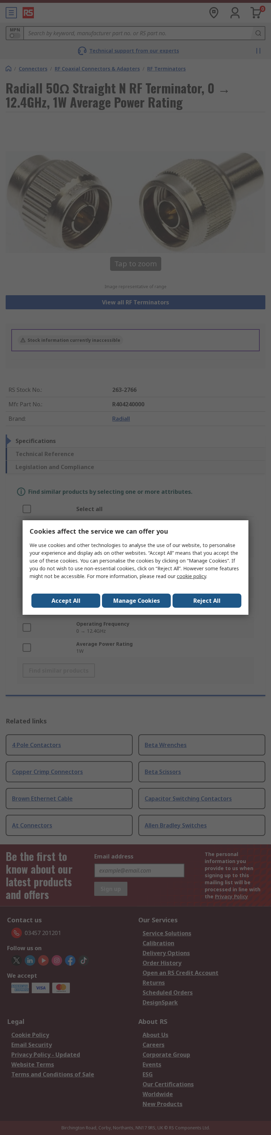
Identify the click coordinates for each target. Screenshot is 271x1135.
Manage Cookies (136, 601)
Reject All (207, 601)
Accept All (66, 601)
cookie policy (191, 576)
